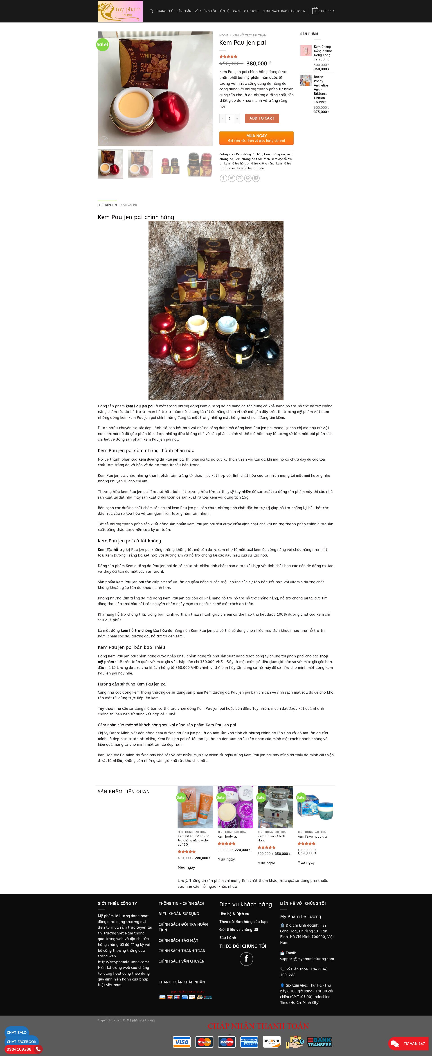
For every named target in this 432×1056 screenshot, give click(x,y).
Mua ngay (186, 867)
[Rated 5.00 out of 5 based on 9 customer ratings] (256, 56)
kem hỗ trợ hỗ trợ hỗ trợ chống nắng (249, 163)
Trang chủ (164, 11)
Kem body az (228, 837)
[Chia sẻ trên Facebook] (223, 178)
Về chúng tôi (205, 11)
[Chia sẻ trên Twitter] (231, 178)
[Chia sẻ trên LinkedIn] (256, 178)
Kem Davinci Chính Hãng (271, 838)
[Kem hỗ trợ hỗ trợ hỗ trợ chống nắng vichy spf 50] (195, 807)
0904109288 (19, 1049)
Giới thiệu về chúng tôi (238, 929)
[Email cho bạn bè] (239, 178)
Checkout (251, 11)
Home (223, 35)
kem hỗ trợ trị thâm (250, 35)
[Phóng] (103, 140)
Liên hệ (224, 11)
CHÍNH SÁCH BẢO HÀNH (280, 11)
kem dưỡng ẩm (274, 154)
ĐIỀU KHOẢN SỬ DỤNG (179, 914)
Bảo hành (227, 938)
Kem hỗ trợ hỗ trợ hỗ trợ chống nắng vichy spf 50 (193, 840)
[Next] (205, 88)
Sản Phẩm (184, 11)
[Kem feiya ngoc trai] (315, 807)
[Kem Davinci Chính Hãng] (275, 807)
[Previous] (106, 88)
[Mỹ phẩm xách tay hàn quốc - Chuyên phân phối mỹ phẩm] (120, 11)
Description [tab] (107, 205)
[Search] (151, 11)
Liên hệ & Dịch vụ (234, 914)
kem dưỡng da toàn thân (252, 159)
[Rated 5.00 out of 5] (187, 851)
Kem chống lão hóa (249, 154)
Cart (237, 11)
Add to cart (262, 118)
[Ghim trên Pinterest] (248, 178)
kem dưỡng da (151, 459)
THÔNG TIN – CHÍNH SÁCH (181, 903)
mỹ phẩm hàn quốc (261, 77)
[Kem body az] (235, 807)
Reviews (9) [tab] (128, 205)
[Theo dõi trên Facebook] (246, 959)
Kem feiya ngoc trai (312, 837)
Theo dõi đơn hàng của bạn (243, 922)
